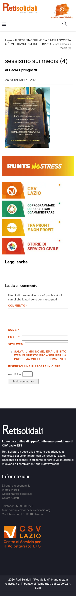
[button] (66, 25)
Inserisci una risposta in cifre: (34, 366)
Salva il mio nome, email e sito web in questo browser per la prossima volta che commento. (40, 355)
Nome (13, 329)
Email (14, 337)
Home (8, 40)
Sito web (15, 344)
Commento (18, 305)
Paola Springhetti (23, 70)
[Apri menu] (4, 24)
